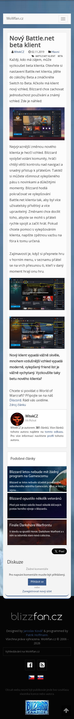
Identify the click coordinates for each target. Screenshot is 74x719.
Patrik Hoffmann (37, 635)
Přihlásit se (37, 581)
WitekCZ (19, 52)
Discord (15, 400)
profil (50, 436)
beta (60, 56)
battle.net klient (45, 56)
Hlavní (55, 52)
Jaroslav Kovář (33, 631)
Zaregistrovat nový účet (37, 591)
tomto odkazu (54, 432)
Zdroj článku (17, 405)
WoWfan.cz (14, 19)
